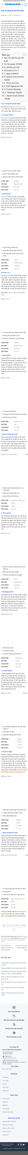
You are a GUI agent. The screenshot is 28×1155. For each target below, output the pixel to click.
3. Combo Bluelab (12, 89)
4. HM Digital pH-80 (13, 86)
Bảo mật (5, 1105)
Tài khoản (5, 1087)
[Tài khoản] (22, 4)
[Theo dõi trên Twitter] (24, 1145)
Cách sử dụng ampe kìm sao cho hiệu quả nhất (7, 948)
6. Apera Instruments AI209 (14, 78)
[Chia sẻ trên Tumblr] (14, 930)
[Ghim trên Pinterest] (17, 925)
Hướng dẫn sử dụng (21, 936)
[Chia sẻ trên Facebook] (7, 925)
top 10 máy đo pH (8, 939)
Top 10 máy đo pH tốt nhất (14, 59)
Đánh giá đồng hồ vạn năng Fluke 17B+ (13, 968)
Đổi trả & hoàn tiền (8, 1112)
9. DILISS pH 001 (12, 67)
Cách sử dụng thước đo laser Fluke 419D (12, 994)
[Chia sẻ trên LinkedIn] (24, 925)
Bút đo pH (4, 196)
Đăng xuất (6, 1090)
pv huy (20, 15)
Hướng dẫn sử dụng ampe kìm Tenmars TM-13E (13, 964)
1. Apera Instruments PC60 (14, 97)
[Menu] (2, 4)
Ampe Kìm (6, 1135)
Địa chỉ (5, 1084)
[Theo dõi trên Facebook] (18, 1145)
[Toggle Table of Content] (23, 54)
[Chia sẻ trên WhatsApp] (3, 925)
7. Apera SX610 (11, 73)
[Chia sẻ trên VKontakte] (20, 925)
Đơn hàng (5, 1077)
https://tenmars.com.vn (10, 1058)
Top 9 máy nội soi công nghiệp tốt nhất (21, 948)
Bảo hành (5, 1102)
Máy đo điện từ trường (9, 1121)
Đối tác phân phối (6, 1069)
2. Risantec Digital (13, 92)
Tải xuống (5, 1080)
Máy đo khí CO (7, 1131)
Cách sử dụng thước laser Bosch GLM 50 (13, 983)
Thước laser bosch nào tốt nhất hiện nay (12, 989)
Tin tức (8, 938)
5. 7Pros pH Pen (11, 83)
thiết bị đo (3, 938)
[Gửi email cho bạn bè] (13, 925)
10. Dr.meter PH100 (13, 64)
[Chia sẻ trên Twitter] (10, 925)
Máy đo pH (4, 118)
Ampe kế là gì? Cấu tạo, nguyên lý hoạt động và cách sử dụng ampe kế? (13, 972)
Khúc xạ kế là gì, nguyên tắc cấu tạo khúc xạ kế (12, 978)
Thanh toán (6, 1098)
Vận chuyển (6, 1108)
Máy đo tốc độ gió (8, 1125)
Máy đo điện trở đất (8, 1128)
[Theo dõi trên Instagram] (21, 1145)
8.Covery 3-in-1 (11, 70)
